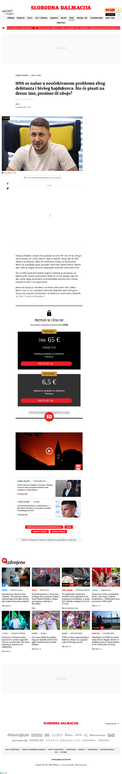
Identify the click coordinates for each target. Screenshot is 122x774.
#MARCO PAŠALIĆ (40, 531)
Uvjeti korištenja (12, 749)
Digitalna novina (107, 749)
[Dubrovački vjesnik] (70, 740)
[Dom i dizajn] (111, 734)
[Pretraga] (118, 14)
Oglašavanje (93, 749)
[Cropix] (51, 740)
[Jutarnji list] (18, 734)
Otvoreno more (96, 18)
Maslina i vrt (82, 18)
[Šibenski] (104, 740)
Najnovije (21, 18)
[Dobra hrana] (97, 734)
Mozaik (63, 18)
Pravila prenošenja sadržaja (33, 749)
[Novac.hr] (36, 740)
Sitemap (64, 752)
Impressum (71, 749)
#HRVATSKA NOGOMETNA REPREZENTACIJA (44, 527)
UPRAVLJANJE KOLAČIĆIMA (61, 760)
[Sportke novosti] (47, 734)
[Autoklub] (20, 740)
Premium (10, 18)
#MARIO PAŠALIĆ (58, 531)
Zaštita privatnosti (56, 749)
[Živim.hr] (69, 734)
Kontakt (81, 749)
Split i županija (41, 18)
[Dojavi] (8, 13)
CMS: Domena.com (81, 764)
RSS (56, 752)
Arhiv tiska (110, 18)
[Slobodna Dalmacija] (61, 7)
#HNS (68, 527)
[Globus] (57, 734)
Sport (71, 18)
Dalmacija (54, 18)
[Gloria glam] (86, 734)
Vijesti (29, 18)
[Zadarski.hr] (89, 740)
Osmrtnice (61, 22)
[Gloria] (78, 734)
